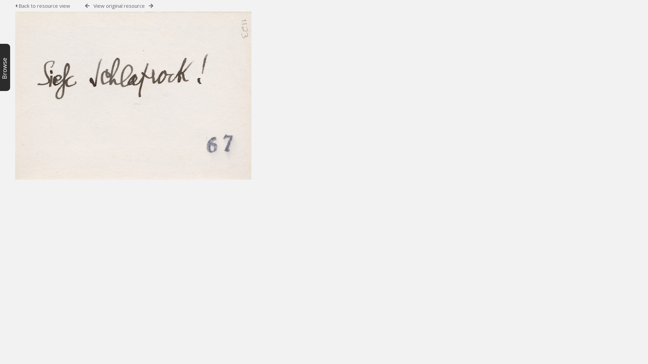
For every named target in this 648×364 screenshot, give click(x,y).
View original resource (119, 5)
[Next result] (151, 5)
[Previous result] (87, 5)
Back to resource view (43, 5)
